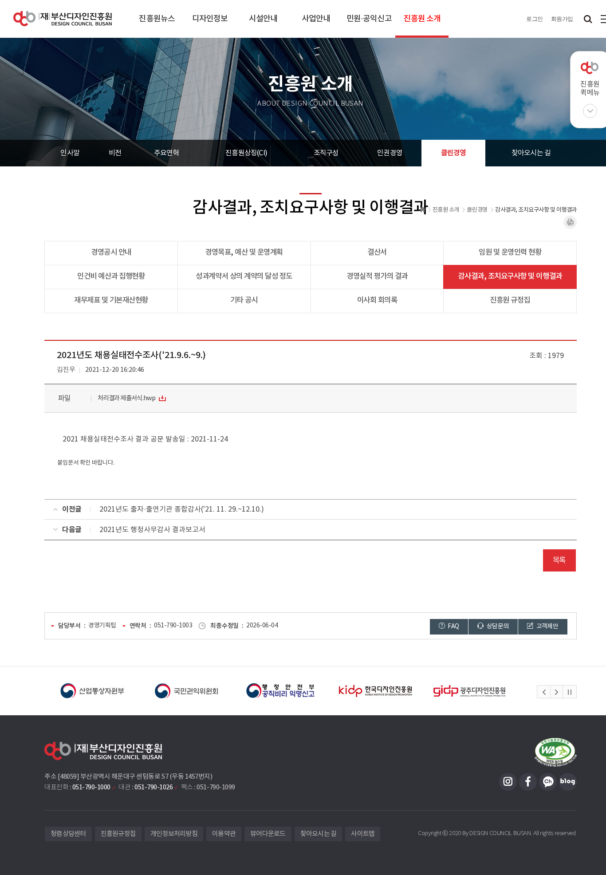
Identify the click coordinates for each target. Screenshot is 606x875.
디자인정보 (210, 19)
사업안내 (316, 19)
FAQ (453, 626)
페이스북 (528, 782)
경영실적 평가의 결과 (377, 276)
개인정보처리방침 (173, 834)
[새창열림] (92, 691)
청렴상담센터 (68, 834)
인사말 (69, 153)
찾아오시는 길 (531, 153)
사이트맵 (362, 834)
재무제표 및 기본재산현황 (111, 300)
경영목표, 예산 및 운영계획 (244, 252)
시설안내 (263, 19)
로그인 (534, 19)
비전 (115, 153)
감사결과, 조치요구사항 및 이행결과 (510, 276)
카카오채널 (548, 782)
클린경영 (453, 153)
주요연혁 (166, 153)
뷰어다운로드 (268, 834)
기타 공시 (244, 300)
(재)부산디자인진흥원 (62, 19)
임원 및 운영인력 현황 (510, 252)
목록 (559, 560)
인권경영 (389, 153)
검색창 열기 (588, 19)
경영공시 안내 (111, 252)
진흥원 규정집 (510, 300)
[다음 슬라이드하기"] (556, 692)
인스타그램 (508, 782)
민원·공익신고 (369, 19)
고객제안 (546, 626)
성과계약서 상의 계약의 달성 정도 (244, 276)
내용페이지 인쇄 (570, 222)
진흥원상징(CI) (246, 153)
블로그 (568, 782)
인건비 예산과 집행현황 (111, 276)
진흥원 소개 (422, 19)
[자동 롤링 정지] (569, 692)
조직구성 (326, 153)
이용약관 (224, 834)
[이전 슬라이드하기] (544, 692)
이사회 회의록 (377, 300)
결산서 (377, 252)
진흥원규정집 (118, 834)
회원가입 (562, 19)
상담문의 (497, 626)
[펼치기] (590, 111)
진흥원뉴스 (157, 19)
